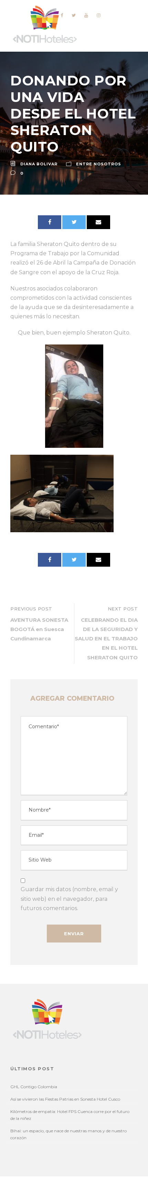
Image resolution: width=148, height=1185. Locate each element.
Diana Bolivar (38, 164)
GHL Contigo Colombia (33, 1086)
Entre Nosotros (98, 164)
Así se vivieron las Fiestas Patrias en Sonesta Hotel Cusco (65, 1099)
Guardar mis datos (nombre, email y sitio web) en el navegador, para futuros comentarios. (69, 898)
